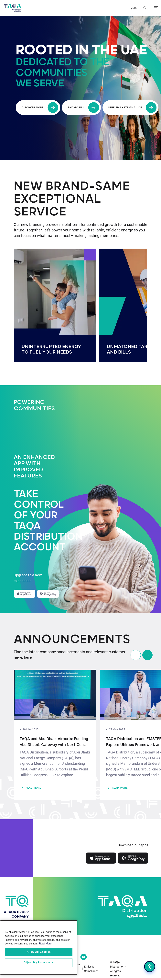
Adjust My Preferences (39, 962)
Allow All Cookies (38, 951)
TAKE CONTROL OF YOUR (36, 505)
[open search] (145, 8)
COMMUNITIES (34, 408)
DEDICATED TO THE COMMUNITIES (62, 67)
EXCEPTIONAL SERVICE (57, 205)
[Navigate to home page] (12, 8)
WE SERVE (40, 83)
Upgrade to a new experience (28, 578)
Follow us (41, 947)
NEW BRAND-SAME (72, 186)
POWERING (29, 402)
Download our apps (133, 845)
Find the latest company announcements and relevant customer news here (69, 655)
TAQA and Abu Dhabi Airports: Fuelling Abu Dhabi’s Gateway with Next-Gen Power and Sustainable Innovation (54, 742)
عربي (134, 8)
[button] (147, 655)
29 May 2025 (30, 729)
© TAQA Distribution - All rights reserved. (118, 969)
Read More (45, 943)
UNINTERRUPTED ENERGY (51, 346)
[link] (55, 788)
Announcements (72, 639)
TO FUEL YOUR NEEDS (47, 352)
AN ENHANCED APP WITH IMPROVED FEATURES (34, 466)
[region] (38, 947)
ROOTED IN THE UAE (81, 50)
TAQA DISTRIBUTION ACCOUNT (36, 537)
